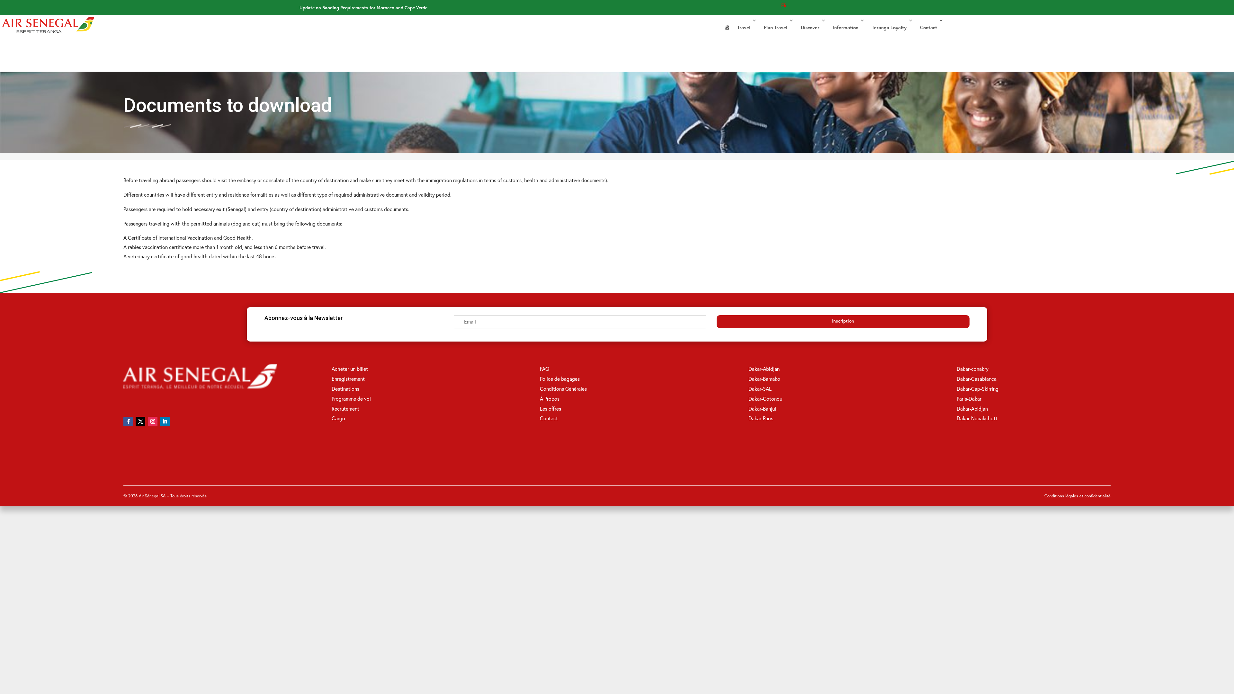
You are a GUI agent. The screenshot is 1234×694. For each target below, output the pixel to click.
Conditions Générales (563, 388)
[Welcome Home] (727, 27)
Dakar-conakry (972, 368)
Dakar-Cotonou (765, 398)
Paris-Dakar (969, 398)
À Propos (549, 398)
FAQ (545, 368)
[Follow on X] (140, 421)
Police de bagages (560, 378)
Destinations (345, 388)
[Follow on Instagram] (152, 421)
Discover (810, 27)
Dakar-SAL (760, 388)
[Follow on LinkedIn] (165, 421)
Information (845, 27)
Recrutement (345, 408)
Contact (928, 27)
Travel (743, 27)
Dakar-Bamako (764, 378)
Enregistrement (348, 378)
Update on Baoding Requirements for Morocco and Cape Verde (363, 7)
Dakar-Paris (760, 418)
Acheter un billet (350, 368)
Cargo (338, 418)
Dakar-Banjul (762, 408)
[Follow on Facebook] (128, 421)
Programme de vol (351, 398)
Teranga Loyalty (889, 27)
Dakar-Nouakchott (977, 418)
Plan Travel (775, 27)
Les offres (550, 408)
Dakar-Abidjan (764, 368)
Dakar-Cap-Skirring (977, 388)
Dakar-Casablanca (977, 378)
